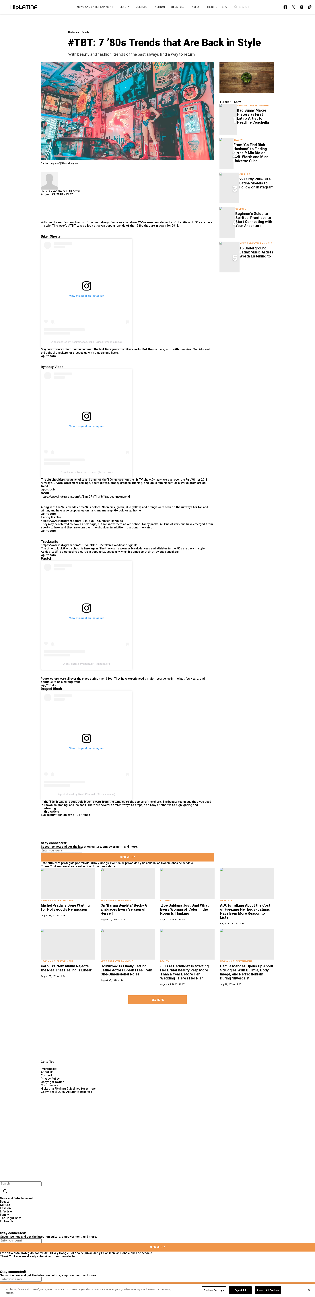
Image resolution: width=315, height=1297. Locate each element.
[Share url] (45, 217)
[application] (246, 77)
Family (4, 1214)
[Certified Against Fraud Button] (54, 1095)
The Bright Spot (11, 1218)
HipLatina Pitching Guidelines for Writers (68, 1088)
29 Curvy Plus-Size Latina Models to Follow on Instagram (256, 183)
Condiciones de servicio (177, 863)
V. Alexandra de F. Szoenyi (63, 191)
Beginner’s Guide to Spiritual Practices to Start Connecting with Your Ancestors (253, 219)
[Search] (236, 7)
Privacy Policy (50, 1078)
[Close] (309, 1290)
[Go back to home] (129, 1110)
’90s (197, 222)
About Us (47, 1072)
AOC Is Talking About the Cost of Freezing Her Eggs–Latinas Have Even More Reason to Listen (245, 911)
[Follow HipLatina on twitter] (293, 7)
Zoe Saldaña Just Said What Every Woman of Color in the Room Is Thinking (184, 909)
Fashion (5, 1208)
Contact (46, 1075)
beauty (51, 815)
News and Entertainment (253, 105)
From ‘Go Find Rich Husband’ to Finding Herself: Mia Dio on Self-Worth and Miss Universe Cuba (251, 153)
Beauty (85, 32)
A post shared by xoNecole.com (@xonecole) (87, 472)
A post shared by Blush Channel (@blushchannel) (86, 794)
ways (126, 805)
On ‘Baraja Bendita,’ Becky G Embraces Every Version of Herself (124, 909)
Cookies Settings (214, 1290)
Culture (244, 174)
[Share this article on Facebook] (54, 197)
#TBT (72, 225)
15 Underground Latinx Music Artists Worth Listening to (256, 252)
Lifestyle (226, 900)
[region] (157, 1290)
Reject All (240, 1290)
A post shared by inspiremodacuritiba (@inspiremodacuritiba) (86, 341)
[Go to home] (157, 1036)
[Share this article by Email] (72, 197)
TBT (78, 815)
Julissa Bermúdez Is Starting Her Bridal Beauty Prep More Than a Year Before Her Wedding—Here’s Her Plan (184, 972)
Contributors (50, 1085)
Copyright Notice (52, 1082)
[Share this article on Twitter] (63, 197)
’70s (184, 222)
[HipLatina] (24, 6)
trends (85, 815)
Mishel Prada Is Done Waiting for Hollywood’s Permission (65, 907)
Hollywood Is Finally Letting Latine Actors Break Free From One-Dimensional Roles (126, 970)
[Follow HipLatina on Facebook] (285, 7)
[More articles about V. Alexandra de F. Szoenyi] (49, 173)
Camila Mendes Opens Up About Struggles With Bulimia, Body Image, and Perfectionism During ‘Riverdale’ (246, 972)
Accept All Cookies (268, 1290)
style (70, 815)
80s (43, 815)
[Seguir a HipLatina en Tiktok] (310, 7)
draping (62, 805)
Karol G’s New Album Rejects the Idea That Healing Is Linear (66, 968)
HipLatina (73, 32)
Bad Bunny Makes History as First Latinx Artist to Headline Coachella (253, 116)
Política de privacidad (124, 863)
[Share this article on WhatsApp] (45, 197)
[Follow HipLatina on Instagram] (302, 7)
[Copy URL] (49, 208)
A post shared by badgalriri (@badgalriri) (86, 663)
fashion (61, 815)
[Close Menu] (4, 1177)
